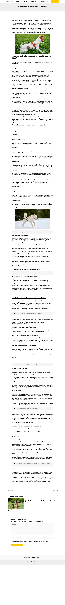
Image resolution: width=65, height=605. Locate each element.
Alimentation (19, 1)
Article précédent (10, 490)
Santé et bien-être (32, 1)
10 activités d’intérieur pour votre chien (32, 501)
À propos (30, 557)
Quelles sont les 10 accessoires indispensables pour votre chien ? (31, 313)
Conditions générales (36, 557)
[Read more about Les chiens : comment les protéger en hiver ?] (44, 498)
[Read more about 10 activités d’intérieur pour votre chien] (32, 498)
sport (21, 90)
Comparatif (25, 1)
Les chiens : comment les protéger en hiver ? (48, 501)
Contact (26, 557)
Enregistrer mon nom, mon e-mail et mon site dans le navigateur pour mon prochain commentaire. (31, 541)
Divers (47, 1)
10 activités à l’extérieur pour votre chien (15, 510)
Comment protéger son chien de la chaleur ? (27, 463)
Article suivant (55, 490)
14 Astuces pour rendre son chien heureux (26, 272)
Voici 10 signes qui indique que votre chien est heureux (29, 232)
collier (19, 60)
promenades (44, 156)
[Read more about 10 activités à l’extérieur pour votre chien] (16, 503)
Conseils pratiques (41, 1)
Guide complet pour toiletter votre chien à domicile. (28, 364)
